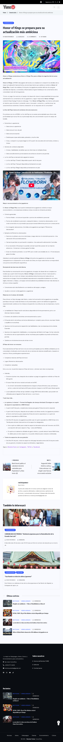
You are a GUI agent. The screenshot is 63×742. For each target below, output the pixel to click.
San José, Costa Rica (10, 662)
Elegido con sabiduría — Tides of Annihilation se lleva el (29, 604)
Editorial (36, 665)
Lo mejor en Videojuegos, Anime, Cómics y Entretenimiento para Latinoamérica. (15, 658)
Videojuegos (25, 735)
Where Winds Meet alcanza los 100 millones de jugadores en (30, 632)
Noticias (9, 735)
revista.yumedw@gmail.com (13, 668)
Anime (16, 735)
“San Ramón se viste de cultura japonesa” (18, 576)
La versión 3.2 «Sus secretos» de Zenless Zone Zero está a (30, 623)
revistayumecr (10, 540)
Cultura (54, 735)
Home (4, 12)
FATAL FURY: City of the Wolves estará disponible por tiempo (30, 613)
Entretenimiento (44, 735)
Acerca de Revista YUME (41, 661)
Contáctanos (38, 668)
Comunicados (12, 12)
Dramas (34, 735)
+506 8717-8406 (10, 665)
